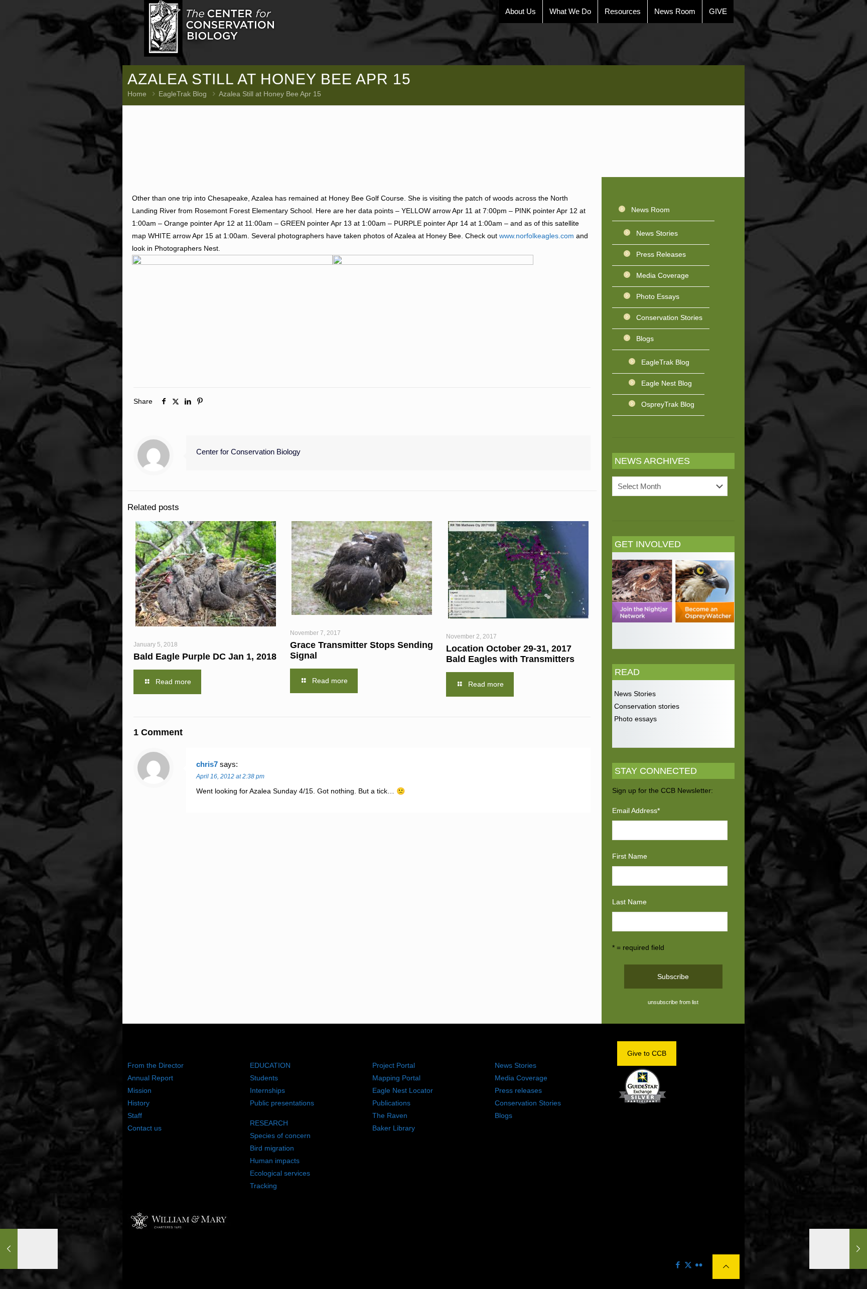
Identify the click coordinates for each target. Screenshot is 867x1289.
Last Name (629, 902)
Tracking (263, 1186)
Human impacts (275, 1161)
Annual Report (150, 1078)
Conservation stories (645, 706)
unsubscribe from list (673, 1002)
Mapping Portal (396, 1078)
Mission (139, 1090)
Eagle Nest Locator (402, 1090)
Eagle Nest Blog (666, 383)
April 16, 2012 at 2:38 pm (230, 776)
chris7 (207, 764)
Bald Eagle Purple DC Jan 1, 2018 (204, 657)
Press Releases (661, 254)
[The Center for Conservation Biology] (209, 28)
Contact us (144, 1128)
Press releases (518, 1090)
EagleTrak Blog (183, 94)
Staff (134, 1115)
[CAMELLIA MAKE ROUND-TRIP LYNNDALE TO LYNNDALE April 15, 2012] (29, 1249)
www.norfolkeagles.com (536, 236)
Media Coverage (662, 275)
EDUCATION (270, 1065)
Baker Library (393, 1128)
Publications (391, 1103)
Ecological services (280, 1173)
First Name (629, 856)
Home (137, 94)
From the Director (155, 1065)
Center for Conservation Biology (248, 451)
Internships (267, 1090)
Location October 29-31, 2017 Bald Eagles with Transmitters (510, 653)
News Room (650, 210)
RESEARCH (269, 1123)
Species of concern (280, 1136)
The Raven (389, 1115)
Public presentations (282, 1103)
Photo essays (634, 719)
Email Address (636, 811)
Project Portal (393, 1065)
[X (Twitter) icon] (688, 1264)
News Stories (657, 233)
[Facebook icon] (677, 1264)
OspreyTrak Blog (667, 404)
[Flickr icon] (698, 1264)
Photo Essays (657, 296)
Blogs (645, 339)
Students (264, 1078)
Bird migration (272, 1148)
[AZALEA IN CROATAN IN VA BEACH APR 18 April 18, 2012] (838, 1249)
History (138, 1103)
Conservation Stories (669, 317)
